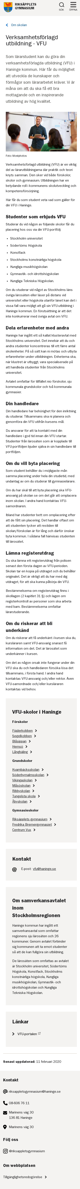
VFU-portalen (27, 1034)
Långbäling (20, 752)
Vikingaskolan (22, 780)
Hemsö (17, 746)
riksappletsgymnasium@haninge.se (35, 1091)
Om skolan (19, 25)
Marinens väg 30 (21, 1127)
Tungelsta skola (24, 796)
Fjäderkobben (22, 730)
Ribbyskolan (21, 791)
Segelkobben (22, 736)
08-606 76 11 (19, 1103)
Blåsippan (19, 741)
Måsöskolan (21, 785)
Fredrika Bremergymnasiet (32, 824)
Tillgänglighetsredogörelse (22, 1177)
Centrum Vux (21, 830)
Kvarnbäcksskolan (25, 769)
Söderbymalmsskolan (28, 775)
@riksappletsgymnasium (27, 1151)
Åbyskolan (19, 801)
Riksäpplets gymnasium (29, 819)
